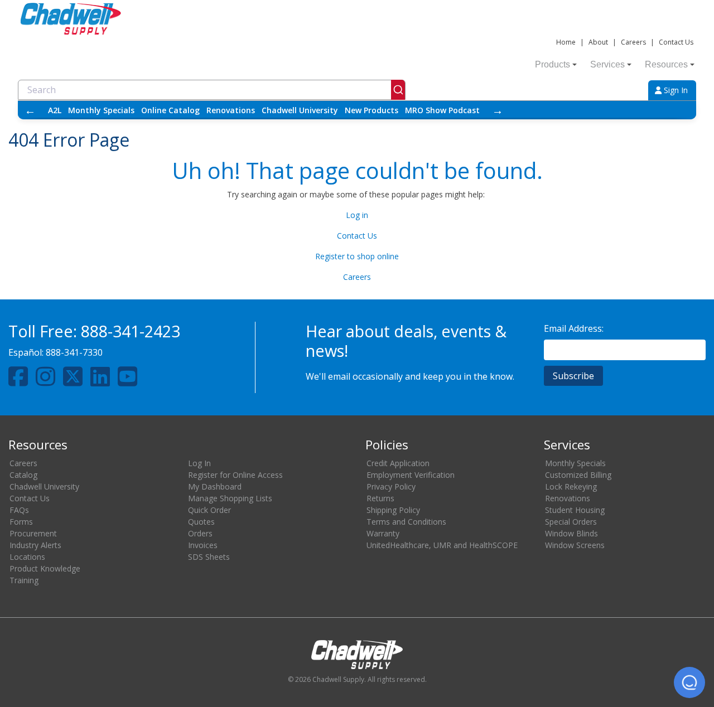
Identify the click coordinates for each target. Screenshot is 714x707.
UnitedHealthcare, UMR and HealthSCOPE (442, 545)
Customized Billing (578, 474)
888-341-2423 (130, 331)
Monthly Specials (101, 110)
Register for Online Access (235, 474)
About (598, 42)
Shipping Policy (393, 510)
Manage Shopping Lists (230, 498)
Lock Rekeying (571, 486)
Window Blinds (571, 533)
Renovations (230, 110)
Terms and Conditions (406, 521)
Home (566, 42)
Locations (27, 556)
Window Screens (575, 545)
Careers (633, 42)
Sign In (675, 90)
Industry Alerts (35, 545)
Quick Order (209, 510)
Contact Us (676, 42)
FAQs (19, 510)
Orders (200, 533)
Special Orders (571, 521)
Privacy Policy (391, 486)
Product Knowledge (44, 568)
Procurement (33, 533)
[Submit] (398, 90)
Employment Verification (410, 474)
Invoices (203, 545)
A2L (54, 110)
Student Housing (575, 510)
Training (23, 580)
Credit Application (398, 463)
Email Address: (574, 328)
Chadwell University (300, 110)
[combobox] (212, 90)
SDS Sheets (209, 556)
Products (552, 64)
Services (607, 64)
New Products (371, 110)
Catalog (23, 474)
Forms (21, 521)
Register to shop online (357, 256)
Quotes (201, 521)
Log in (357, 215)
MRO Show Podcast (442, 110)
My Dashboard (215, 486)
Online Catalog (170, 110)
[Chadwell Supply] (71, 17)
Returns (380, 498)
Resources (666, 64)
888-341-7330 (74, 352)
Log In (199, 463)
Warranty (382, 533)
